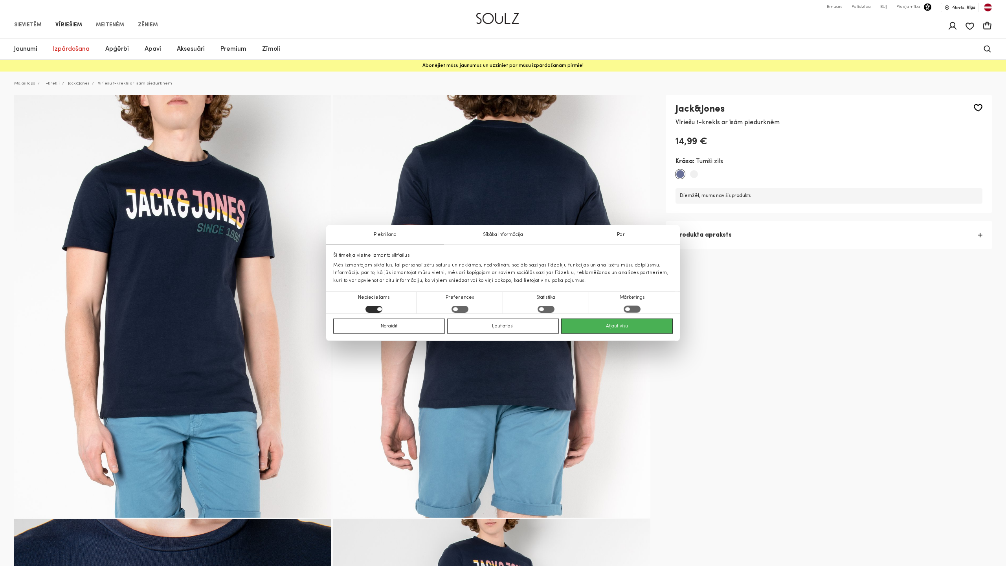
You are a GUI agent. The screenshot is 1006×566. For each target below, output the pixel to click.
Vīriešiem (68, 25)
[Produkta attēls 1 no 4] (172, 306)
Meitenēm (110, 25)
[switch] (460, 308)
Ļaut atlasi (503, 325)
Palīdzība (861, 7)
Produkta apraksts (704, 235)
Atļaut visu (617, 325)
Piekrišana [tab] (385, 234)
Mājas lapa (24, 83)
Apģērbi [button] (117, 49)
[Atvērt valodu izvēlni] (988, 7)
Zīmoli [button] (271, 49)
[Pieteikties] (952, 26)
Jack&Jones (79, 83)
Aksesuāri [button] (191, 49)
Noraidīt (389, 325)
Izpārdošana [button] (71, 49)
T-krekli (52, 83)
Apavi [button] (153, 49)
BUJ (883, 7)
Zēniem (148, 25)
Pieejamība (908, 7)
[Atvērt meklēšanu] (987, 49)
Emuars (834, 7)
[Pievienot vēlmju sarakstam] (978, 108)
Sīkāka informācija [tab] (503, 234)
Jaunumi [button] (25, 49)
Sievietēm (28, 25)
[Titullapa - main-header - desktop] (503, 15)
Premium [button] (233, 49)
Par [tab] (620, 234)
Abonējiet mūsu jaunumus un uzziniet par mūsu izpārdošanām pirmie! (503, 65)
